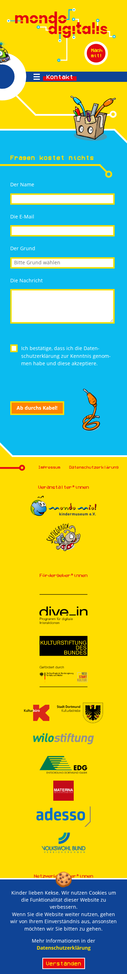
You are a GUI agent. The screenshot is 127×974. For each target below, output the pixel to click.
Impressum (49, 467)
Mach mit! (96, 53)
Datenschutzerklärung (94, 467)
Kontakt (59, 76)
